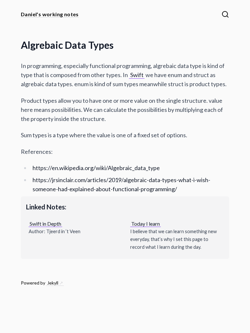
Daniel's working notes (50, 14)
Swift (137, 74)
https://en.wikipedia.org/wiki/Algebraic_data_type (96, 167)
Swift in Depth (45, 223)
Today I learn (145, 223)
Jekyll (52, 283)
